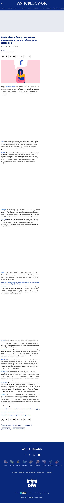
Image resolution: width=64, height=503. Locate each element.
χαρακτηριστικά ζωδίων (18, 428)
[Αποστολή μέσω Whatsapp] (17, 56)
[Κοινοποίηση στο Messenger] (14, 56)
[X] (29, 455)
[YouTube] (39, 455)
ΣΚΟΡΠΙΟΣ (4, 350)
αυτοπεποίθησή (11, 86)
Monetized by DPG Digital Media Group (39, 493)
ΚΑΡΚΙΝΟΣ (4, 219)
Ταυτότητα (14, 472)
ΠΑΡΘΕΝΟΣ (4, 287)
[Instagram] (34, 455)
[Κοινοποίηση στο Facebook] (6, 56)
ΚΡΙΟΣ (2, 141)
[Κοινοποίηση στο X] (10, 56)
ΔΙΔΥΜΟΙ (3, 209)
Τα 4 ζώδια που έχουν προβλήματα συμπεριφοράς (15, 415)
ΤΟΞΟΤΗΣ (4, 360)
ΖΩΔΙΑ (19, 425)
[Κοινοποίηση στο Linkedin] (21, 56)
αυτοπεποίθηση (6, 428)
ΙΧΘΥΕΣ (3, 394)
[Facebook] (25, 455)
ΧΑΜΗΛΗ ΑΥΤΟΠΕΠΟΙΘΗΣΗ (8, 425)
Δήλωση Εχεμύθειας (30, 472)
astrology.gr (4, 50)
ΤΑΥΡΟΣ (3, 152)
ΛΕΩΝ (2, 272)
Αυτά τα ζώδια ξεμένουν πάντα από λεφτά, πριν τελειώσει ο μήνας (20, 409)
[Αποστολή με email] (28, 56)
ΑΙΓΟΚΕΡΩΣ (4, 371)
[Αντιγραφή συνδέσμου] (25, 56)
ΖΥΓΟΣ (3, 340)
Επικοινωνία (49, 472)
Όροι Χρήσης (21, 472)
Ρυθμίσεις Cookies (40, 472)
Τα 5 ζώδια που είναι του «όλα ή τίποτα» (13, 412)
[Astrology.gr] (32, 3)
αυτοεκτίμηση (27, 425)
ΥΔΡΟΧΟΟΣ (4, 383)
